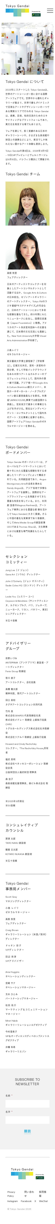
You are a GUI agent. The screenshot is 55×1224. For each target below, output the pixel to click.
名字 (9, 1111)
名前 (9, 1095)
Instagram (12, 1201)
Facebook (26, 1201)
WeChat (43, 1201)
